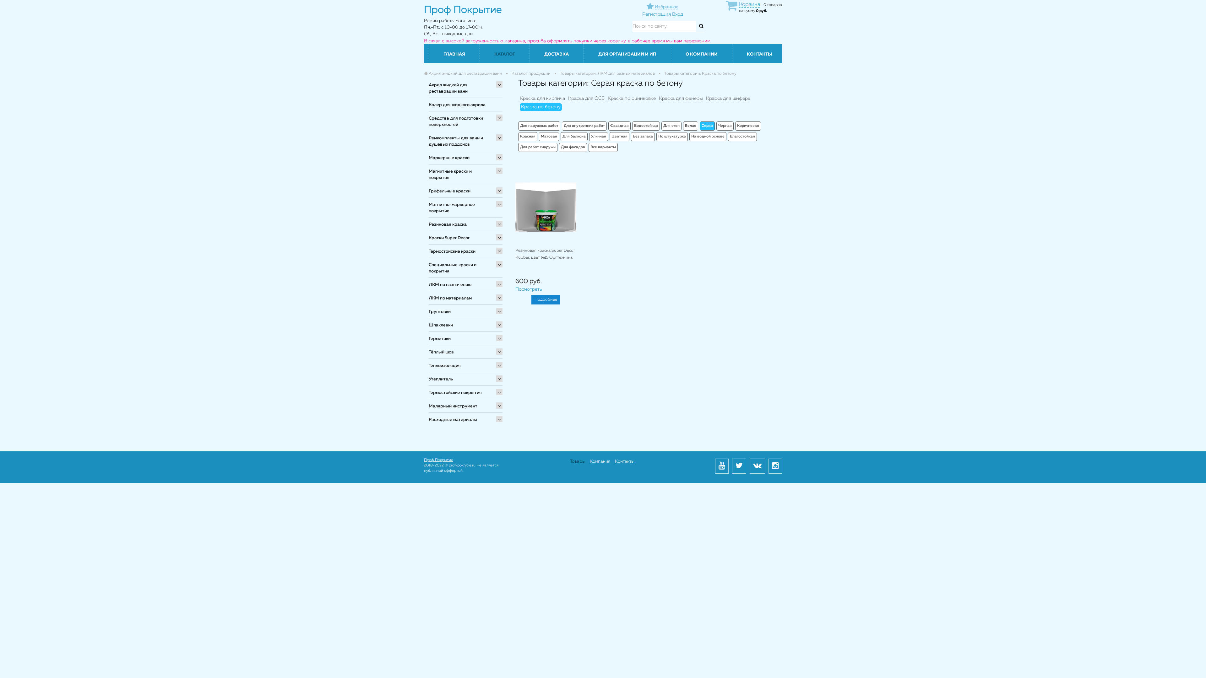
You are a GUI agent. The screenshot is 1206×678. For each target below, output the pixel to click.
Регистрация (656, 14)
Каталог (504, 54)
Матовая (549, 136)
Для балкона (574, 136)
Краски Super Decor (449, 238)
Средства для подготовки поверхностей (456, 121)
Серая (707, 126)
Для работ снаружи (538, 147)
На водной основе (708, 136)
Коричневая (748, 126)
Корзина (749, 4)
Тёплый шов (441, 352)
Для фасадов (573, 147)
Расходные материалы (453, 419)
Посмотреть (528, 289)
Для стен (671, 126)
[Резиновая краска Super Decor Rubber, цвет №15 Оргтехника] (545, 207)
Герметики (440, 338)
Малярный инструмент (453, 406)
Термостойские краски (452, 251)
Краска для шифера (728, 98)
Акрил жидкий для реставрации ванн (448, 88)
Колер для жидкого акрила (457, 105)
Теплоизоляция (445, 365)
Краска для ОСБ (586, 98)
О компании (702, 54)
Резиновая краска (448, 224)
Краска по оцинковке (632, 98)
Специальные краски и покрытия (452, 268)
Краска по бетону (541, 107)
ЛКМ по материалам (450, 298)
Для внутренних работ (584, 126)
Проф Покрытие (438, 460)
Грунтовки (440, 311)
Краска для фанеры (681, 98)
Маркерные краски (449, 158)
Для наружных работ (539, 126)
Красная (527, 136)
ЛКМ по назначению (450, 284)
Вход (677, 14)
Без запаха (643, 136)
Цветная (619, 136)
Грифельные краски (449, 191)
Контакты (759, 54)
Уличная (598, 136)
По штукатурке (672, 136)
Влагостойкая (742, 136)
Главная (454, 54)
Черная (725, 126)
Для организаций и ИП (627, 54)
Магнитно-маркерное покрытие (452, 207)
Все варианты (603, 147)
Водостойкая (646, 126)
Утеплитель (441, 379)
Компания (600, 461)
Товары (577, 461)
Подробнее (546, 300)
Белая (690, 126)
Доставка (556, 54)
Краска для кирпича (542, 98)
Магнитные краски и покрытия (450, 174)
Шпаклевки (441, 325)
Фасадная (619, 126)
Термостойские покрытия (455, 392)
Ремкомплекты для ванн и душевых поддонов (456, 141)
